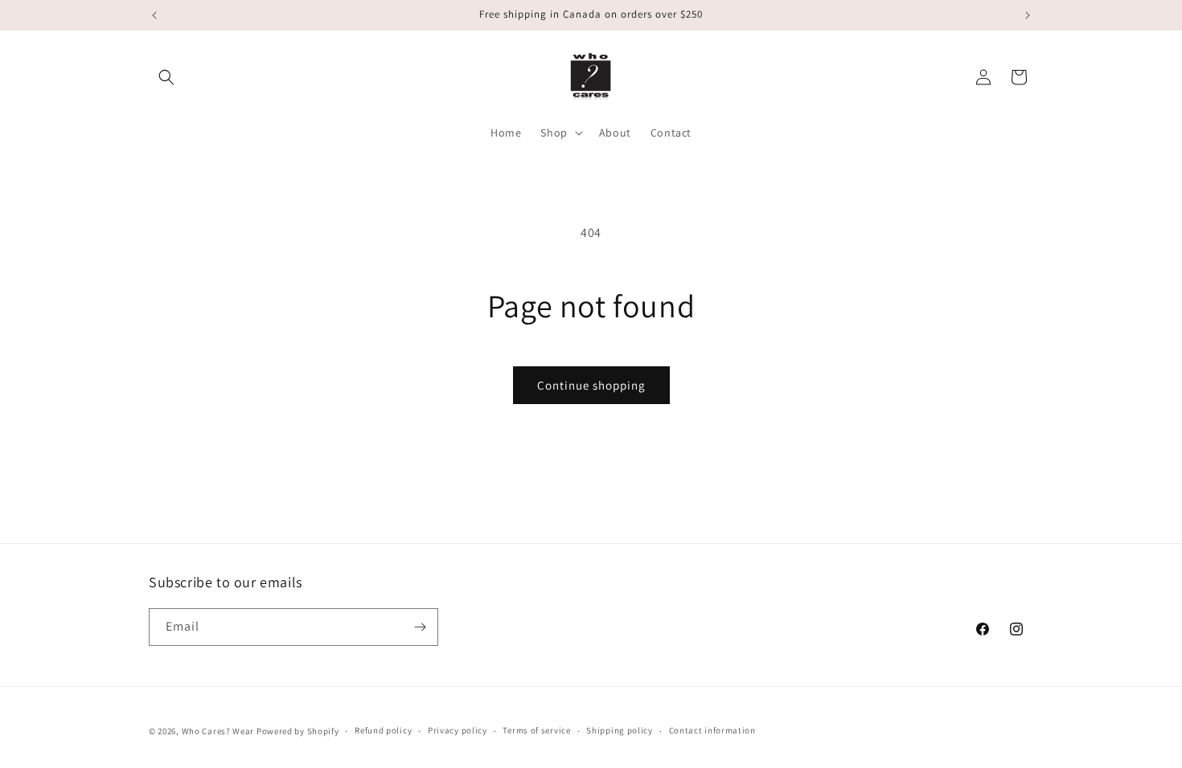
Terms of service (536, 730)
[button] (166, 77)
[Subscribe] (419, 627)
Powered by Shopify (298, 731)
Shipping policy (619, 730)
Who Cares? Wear (218, 731)
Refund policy (383, 730)
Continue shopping (591, 385)
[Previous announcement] (154, 15)
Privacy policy (457, 730)
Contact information (712, 730)
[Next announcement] (1027, 15)
